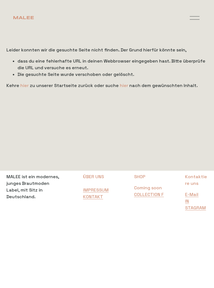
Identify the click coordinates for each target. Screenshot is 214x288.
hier (24, 85)
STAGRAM (195, 208)
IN (187, 201)
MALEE (23, 18)
